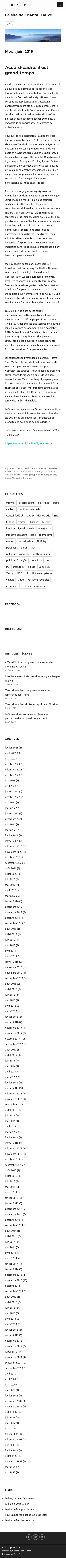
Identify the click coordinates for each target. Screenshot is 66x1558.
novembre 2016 (13, 1099)
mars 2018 (11, 1011)
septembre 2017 (14, 1044)
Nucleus (5, 1551)
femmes (22, 522)
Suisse (8, 478)
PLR (33, 547)
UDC (19, 573)
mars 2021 (11, 830)
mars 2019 (11, 956)
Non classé (23, 468)
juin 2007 (10, 1417)
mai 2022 (10, 802)
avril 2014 (10, 1252)
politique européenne (45, 474)
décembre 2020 (13, 846)
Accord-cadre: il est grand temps (26, 70)
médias (10, 541)
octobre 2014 (12, 1219)
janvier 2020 (12, 901)
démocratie (43, 515)
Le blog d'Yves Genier (17, 1503)
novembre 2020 (13, 852)
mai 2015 (10, 1187)
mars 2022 (11, 808)
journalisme (45, 534)
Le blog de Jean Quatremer (20, 1498)
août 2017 (10, 1049)
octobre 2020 (12, 857)
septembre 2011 (14, 1362)
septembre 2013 (14, 1291)
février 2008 (11, 1395)
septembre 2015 (14, 1165)
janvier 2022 (12, 813)
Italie (33, 534)
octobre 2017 (12, 1038)
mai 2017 (10, 1066)
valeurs (10, 579)
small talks (19, 566)
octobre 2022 (12, 797)
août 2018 (10, 983)
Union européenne (42, 573)
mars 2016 (11, 1132)
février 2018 (11, 1016)
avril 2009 (10, 1379)
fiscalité (34, 522)
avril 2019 (10, 950)
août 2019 (10, 928)
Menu (10, 24)
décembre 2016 (13, 1093)
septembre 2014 (14, 1225)
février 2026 (11, 747)
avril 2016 (10, 1126)
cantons (10, 509)
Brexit (8, 471)
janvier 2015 (12, 1203)
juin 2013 (10, 1307)
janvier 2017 (12, 1088)
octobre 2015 (12, 1159)
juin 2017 (10, 1060)
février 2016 (11, 1137)
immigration (44, 528)
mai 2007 (10, 1423)
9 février (10, 502)
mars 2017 (11, 1077)
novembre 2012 (13, 1346)
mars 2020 (11, 895)
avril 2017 (10, 1071)
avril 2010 (10, 1373)
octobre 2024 (12, 764)
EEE (56, 515)
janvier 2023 (12, 791)
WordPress (18, 1554)
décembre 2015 (13, 1148)
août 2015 (10, 1170)
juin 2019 (10, 939)
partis (24, 547)
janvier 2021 (12, 841)
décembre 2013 (13, 1274)
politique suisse (41, 554)
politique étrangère (23, 474)
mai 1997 (10, 1472)
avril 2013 (10, 1318)
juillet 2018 (11, 989)
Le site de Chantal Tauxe (28, 15)
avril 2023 (10, 786)
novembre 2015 (13, 1154)
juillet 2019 (11, 934)
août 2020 (10, 868)
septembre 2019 (14, 923)
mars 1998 (11, 1467)
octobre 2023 (12, 775)
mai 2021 (10, 824)
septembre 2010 (14, 1368)
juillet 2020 (11, 874)
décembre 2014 (13, 1208)
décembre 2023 (13, 769)
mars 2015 (11, 1192)
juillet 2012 (11, 1351)
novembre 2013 (13, 1280)
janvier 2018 (12, 1022)
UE (13, 478)
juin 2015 (10, 1181)
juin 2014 (10, 1241)
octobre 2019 (12, 917)
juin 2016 (10, 1115)
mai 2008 (10, 1390)
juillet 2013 (11, 1302)
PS (7, 566)
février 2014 (11, 1263)
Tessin (10, 573)
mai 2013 (10, 1313)
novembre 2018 (13, 972)
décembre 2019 (13, 906)
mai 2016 (10, 1121)
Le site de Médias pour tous (20, 1520)
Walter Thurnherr (24, 478)
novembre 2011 (13, 1357)
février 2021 (11, 835)
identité (10, 528)
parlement (11, 547)
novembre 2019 (13, 912)
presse (49, 560)
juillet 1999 (11, 1456)
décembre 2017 (13, 1027)
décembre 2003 (13, 1439)
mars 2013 (11, 1324)
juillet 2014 (11, 1236)
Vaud (21, 579)
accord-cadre (39, 468)
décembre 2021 (13, 819)
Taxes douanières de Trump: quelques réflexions (32, 704)
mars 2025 (11, 758)
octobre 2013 (12, 1285)
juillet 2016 (11, 1110)
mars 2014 (11, 1258)
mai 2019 (10, 945)
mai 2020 (10, 884)
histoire (46, 522)
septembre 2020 (14, 863)
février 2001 (11, 1450)
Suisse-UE (44, 566)
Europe (10, 522)
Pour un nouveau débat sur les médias (26, 1514)
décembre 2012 (13, 1340)
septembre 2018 (14, 978)
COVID (30, 515)
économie (11, 586)
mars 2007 (11, 1428)
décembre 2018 (13, 967)
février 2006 (11, 1434)
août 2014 (10, 1230)
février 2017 (11, 1082)
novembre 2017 (13, 1033)
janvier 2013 (12, 1335)
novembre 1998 (13, 1461)
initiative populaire (16, 534)
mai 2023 (10, 780)
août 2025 (10, 753)
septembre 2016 (14, 1104)
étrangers (39, 586)
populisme (36, 560)
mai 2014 (10, 1247)
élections (26, 586)
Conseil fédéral (19, 471)
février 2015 (11, 1197)
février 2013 (11, 1329)
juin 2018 (10, 994)
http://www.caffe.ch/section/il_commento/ (28, 443)
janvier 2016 (12, 1143)
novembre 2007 (13, 1406)
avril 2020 (10, 890)
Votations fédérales (38, 579)
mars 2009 (11, 1384)
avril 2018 (10, 1005)
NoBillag (42, 541)
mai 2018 (10, 1000)
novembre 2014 (13, 1214)
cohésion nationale (29, 509)
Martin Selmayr (35, 471)
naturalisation (26, 541)
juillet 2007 (11, 1412)
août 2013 (10, 1296)
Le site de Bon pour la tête (19, 1509)
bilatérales (52, 468)
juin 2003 (10, 1445)
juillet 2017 (11, 1055)
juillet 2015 (11, 1176)
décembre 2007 (13, 1401)
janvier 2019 (12, 961)
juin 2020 (10, 879)
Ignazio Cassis (26, 528)
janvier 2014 (12, 1269)
